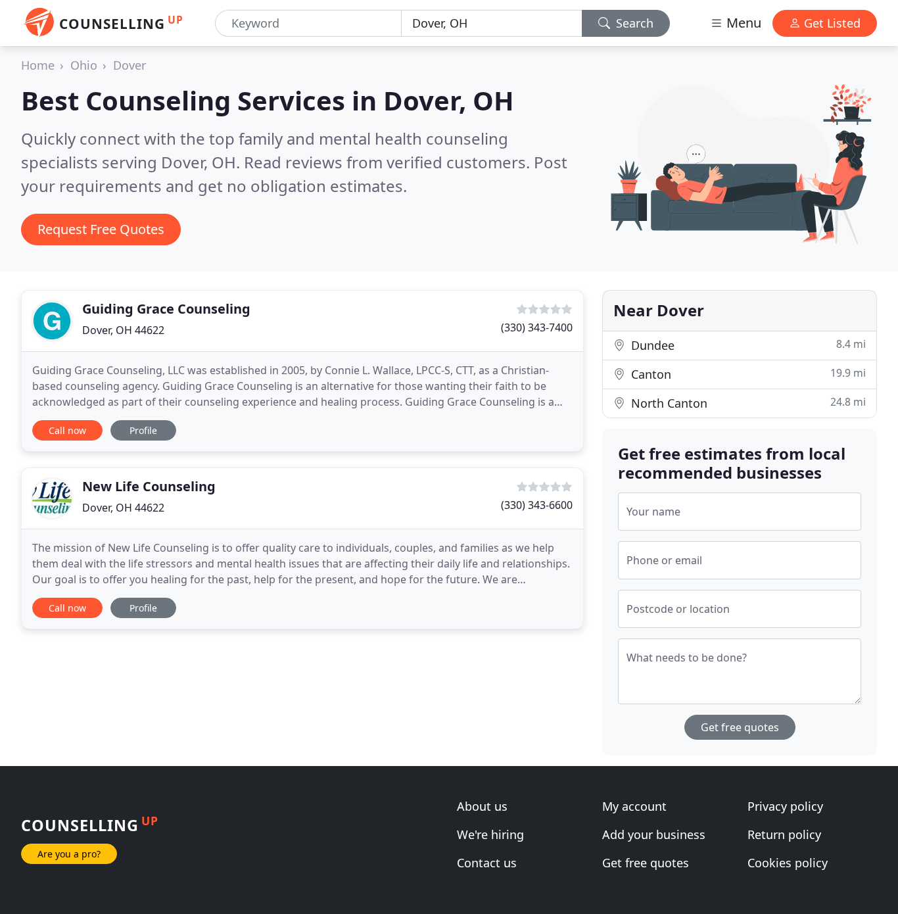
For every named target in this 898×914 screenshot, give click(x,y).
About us (482, 806)
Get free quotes (740, 727)
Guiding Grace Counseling (166, 309)
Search (633, 23)
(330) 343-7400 (537, 327)
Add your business (653, 834)
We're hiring (490, 834)
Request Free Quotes (100, 229)
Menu (742, 23)
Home (38, 65)
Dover (129, 65)
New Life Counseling (149, 486)
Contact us (487, 863)
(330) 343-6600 (537, 505)
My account (634, 806)
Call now (67, 430)
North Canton (747, 403)
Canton (747, 374)
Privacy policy (785, 806)
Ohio (83, 65)
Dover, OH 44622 (123, 330)
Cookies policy (787, 863)
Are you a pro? (69, 854)
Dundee (747, 345)
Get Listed (831, 23)
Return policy (784, 834)
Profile (143, 430)
